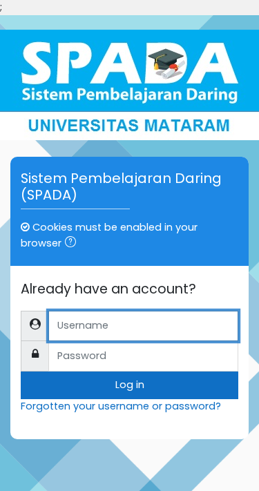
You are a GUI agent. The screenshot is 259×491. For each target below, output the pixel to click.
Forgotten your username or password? (121, 406)
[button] (73, 243)
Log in (129, 385)
